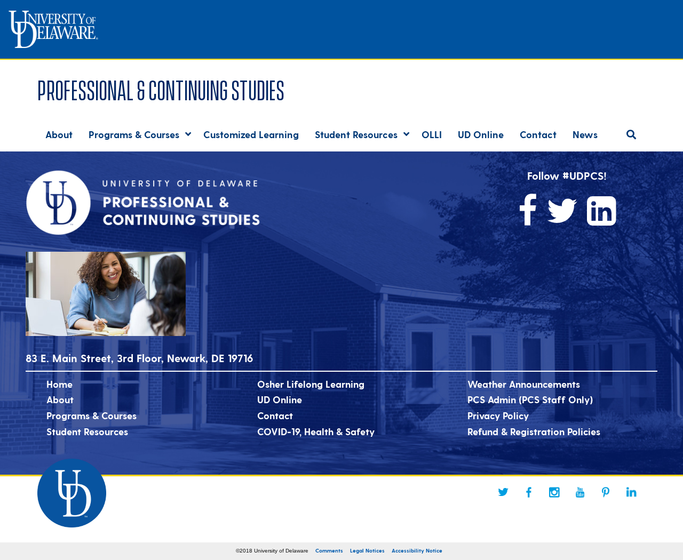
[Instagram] (554, 492)
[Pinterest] (605, 492)
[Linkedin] (631, 492)
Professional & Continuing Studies (160, 88)
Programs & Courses (91, 415)
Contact (275, 415)
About (60, 399)
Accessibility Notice (417, 550)
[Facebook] (529, 492)
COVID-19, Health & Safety (316, 431)
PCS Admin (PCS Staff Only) (530, 399)
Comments (329, 550)
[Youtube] (580, 492)
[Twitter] (503, 492)
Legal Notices (367, 550)
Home (59, 383)
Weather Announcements (523, 383)
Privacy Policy (498, 415)
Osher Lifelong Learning (310, 383)
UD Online (279, 399)
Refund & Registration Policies (533, 431)
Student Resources (87, 431)
